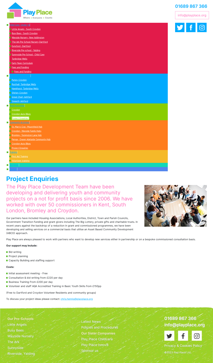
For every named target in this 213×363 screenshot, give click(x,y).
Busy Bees (15, 330)
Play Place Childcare (97, 339)
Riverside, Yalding (21, 354)
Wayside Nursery (20, 336)
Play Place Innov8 (95, 345)
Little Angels (17, 324)
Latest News (91, 322)
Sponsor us (89, 351)
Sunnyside (15, 348)
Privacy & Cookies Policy (183, 346)
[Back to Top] (208, 357)
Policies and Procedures (99, 327)
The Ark (13, 342)
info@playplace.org (192, 15)
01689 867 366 (191, 6)
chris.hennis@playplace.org (77, 298)
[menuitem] (19, 24)
